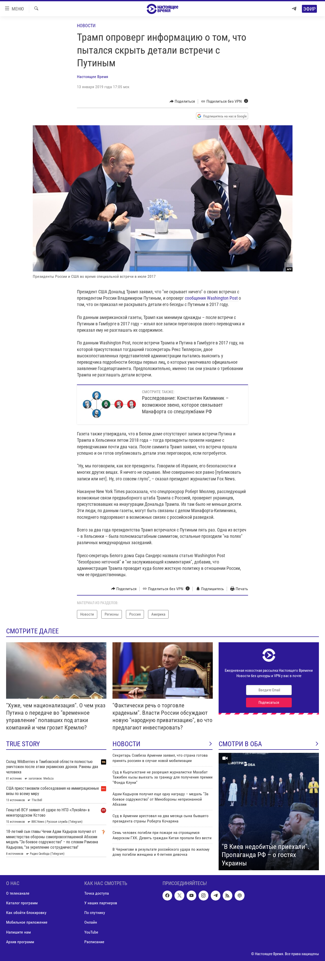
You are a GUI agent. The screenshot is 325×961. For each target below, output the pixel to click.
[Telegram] (294, 9)
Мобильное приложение (26, 922)
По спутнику (94, 912)
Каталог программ (22, 903)
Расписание (94, 941)
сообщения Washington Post (212, 298)
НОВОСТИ (126, 744)
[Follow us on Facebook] (167, 895)
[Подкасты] (239, 895)
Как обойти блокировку (26, 912)
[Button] (182, 101)
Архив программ (20, 941)
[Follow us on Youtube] (191, 895)
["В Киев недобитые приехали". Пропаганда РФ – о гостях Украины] (269, 811)
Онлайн (90, 922)
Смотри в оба (240, 744)
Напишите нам (18, 932)
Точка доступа (96, 893)
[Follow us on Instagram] (203, 895)
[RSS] (227, 895)
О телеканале (17, 893)
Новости (86, 25)
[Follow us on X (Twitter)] (179, 895)
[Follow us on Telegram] (215, 895)
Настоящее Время (92, 76)
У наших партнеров (100, 903)
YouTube (91, 932)
